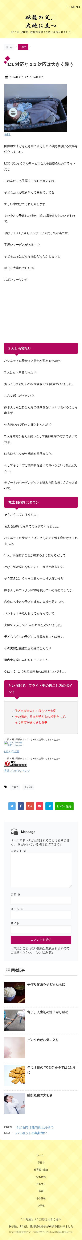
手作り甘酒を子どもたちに (46, 984)
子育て (15, 787)
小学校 (41, 1205)
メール (17, 909)
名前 (15, 894)
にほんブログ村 (11, 751)
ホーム (40, 1155)
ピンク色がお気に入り (43, 1039)
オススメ (41, 1184)
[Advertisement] (35, 308)
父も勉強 (28, 787)
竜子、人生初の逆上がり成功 (47, 1012)
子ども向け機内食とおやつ (35, 1127)
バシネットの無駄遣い (31, 1133)
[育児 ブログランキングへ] (41, 763)
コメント (18, 850)
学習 (41, 1191)
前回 (7, 134)
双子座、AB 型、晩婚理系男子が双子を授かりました (41, 1226)
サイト (15, 923)
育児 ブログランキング (17, 770)
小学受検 (41, 1198)
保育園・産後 (41, 1169)
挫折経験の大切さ (40, 1095)
